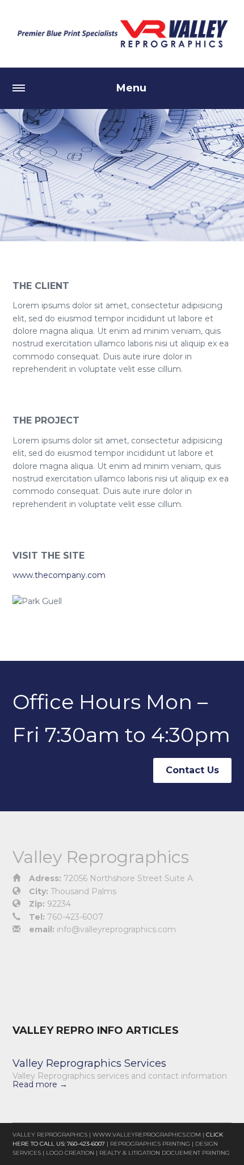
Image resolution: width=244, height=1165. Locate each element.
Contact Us (192, 770)
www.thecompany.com (59, 575)
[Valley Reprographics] (122, 33)
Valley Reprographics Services (89, 1063)
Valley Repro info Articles (95, 1030)
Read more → (40, 1084)
